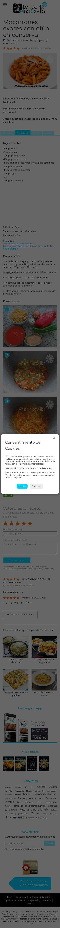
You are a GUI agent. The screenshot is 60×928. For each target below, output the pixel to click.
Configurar (36, 486)
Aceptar (22, 486)
